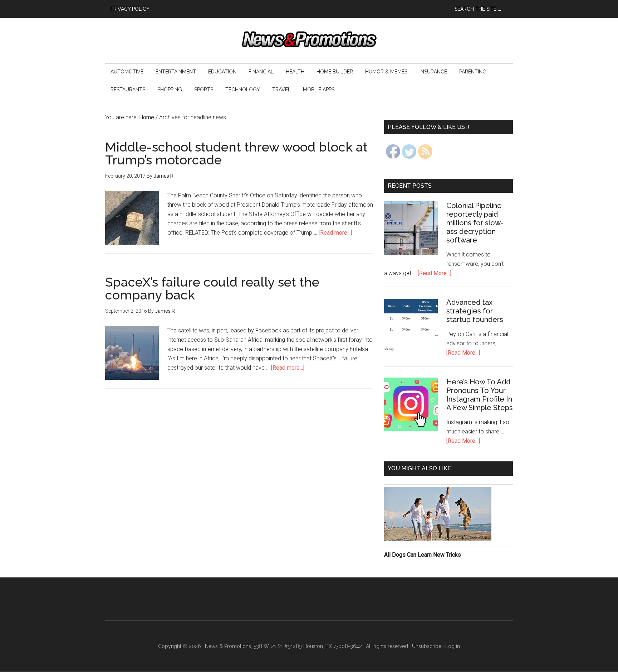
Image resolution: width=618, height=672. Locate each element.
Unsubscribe (426, 646)
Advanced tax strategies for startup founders (474, 311)
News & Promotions (309, 39)
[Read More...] (434, 273)
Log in (452, 646)
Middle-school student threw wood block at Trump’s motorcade (236, 153)
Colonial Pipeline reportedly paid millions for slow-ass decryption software (475, 222)
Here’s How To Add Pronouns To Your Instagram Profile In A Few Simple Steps (479, 395)
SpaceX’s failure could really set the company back (212, 288)
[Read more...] (335, 232)
